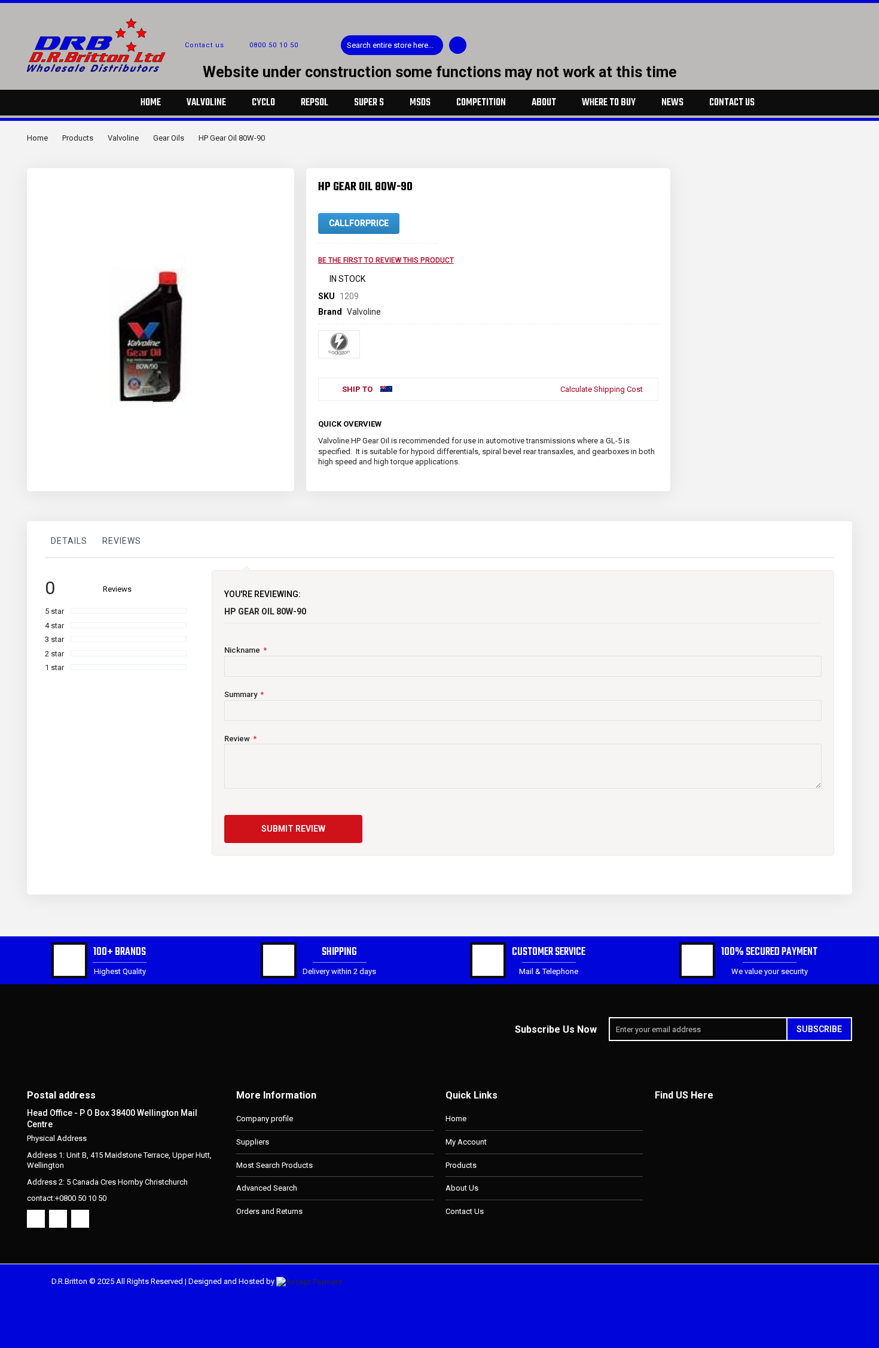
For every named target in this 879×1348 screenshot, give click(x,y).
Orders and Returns (269, 1211)
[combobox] (392, 45)
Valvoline (123, 137)
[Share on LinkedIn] (630, 422)
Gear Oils (168, 137)
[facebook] (36, 1219)
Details (69, 541)
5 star (54, 611)
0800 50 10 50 (273, 45)
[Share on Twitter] (610, 422)
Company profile (264, 1118)
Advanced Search (266, 1187)
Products (77, 137)
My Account (466, 1141)
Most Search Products (274, 1165)
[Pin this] (649, 422)
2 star (54, 653)
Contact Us (464, 1211)
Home (37, 137)
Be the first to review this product (386, 260)
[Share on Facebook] (590, 422)
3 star (54, 639)
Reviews (121, 541)
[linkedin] (80, 1219)
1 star (54, 667)
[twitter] (58, 1219)
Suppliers (252, 1141)
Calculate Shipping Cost (601, 389)
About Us (461, 1187)
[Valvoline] (339, 344)
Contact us (204, 45)
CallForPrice (359, 223)
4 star (54, 625)
